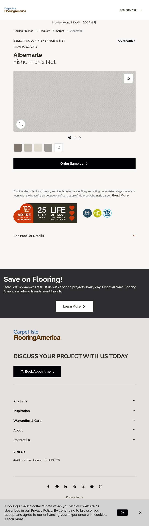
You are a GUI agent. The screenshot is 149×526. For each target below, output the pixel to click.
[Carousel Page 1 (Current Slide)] (69, 137)
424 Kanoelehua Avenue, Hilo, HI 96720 (36, 460)
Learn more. (14, 519)
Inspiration (21, 411)
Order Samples (71, 163)
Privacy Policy (74, 497)
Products (44, 30)
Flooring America (23, 30)
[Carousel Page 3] (80, 137)
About (18, 430)
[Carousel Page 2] (75, 137)
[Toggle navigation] (141, 10)
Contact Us (21, 440)
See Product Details (28, 236)
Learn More (71, 306)
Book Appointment (39, 371)
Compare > (127, 40)
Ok (122, 512)
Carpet (60, 30)
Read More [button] (120, 195)
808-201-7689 (128, 10)
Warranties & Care (27, 421)
